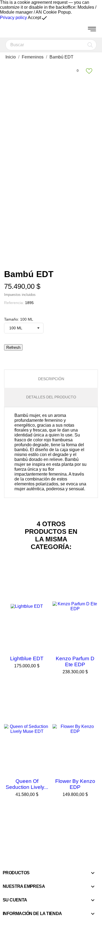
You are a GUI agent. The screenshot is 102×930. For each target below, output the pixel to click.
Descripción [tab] (51, 379)
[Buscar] (90, 44)
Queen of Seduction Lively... (27, 784)
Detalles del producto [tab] (51, 397)
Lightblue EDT (27, 658)
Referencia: (14, 302)
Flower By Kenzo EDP (75, 784)
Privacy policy (13, 17)
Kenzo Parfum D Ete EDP (75, 661)
